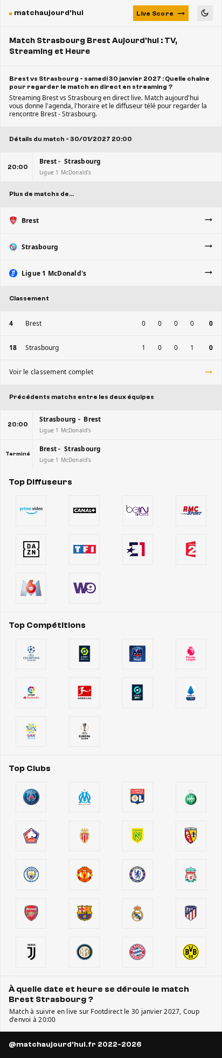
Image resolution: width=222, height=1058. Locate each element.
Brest (33, 323)
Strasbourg (42, 347)
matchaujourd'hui (49, 13)
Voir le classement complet (51, 371)
